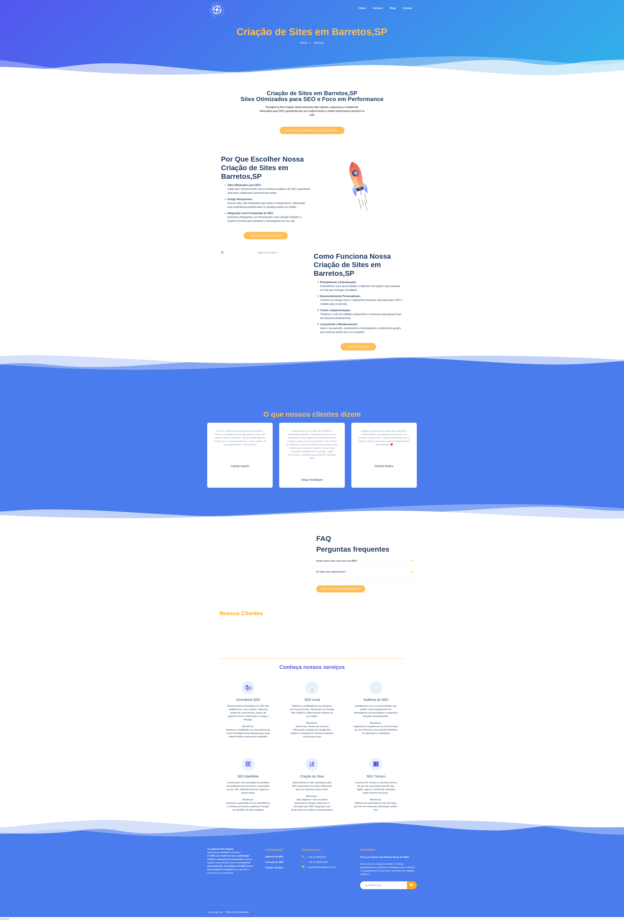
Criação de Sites (312, 776)
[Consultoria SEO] (248, 687)
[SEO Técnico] (375, 764)
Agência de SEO (274, 856)
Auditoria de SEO (375, 699)
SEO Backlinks (248, 776)
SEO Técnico (375, 776)
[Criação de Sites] (312, 764)
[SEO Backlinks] (248, 764)
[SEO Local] (312, 687)
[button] (366, 562)
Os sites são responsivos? (331, 571)
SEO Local (312, 699)
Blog (393, 8)
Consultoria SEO (248, 699)
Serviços (378, 8)
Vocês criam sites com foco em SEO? (336, 560)
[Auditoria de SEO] (375, 687)
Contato (407, 8)
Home (362, 8)
